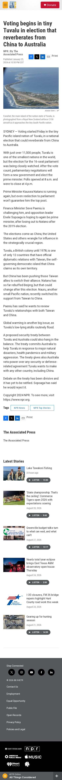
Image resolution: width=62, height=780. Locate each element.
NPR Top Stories (42, 408)
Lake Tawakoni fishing (39, 468)
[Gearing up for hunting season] (14, 622)
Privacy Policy (14, 722)
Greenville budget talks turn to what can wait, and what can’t (42, 531)
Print (55, 56)
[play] (5, 776)
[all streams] (57, 776)
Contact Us (12, 687)
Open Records (14, 715)
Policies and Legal (16, 729)
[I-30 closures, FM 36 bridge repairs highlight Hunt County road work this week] (14, 600)
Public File (12, 708)
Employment (13, 694)
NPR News (19, 408)
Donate (51, 4)
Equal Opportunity (16, 701)
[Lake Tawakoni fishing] (14, 473)
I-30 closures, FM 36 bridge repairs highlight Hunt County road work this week (42, 598)
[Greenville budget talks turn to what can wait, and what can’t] (14, 533)
